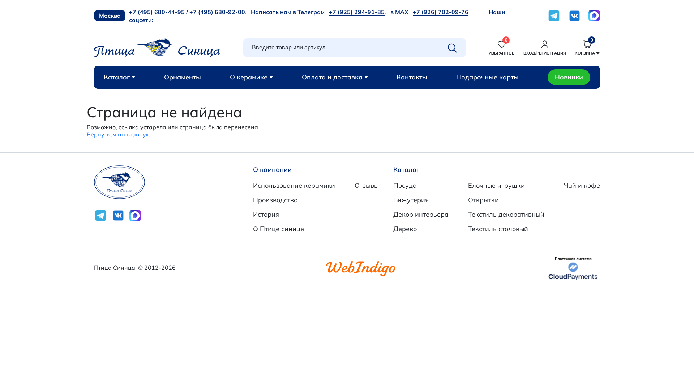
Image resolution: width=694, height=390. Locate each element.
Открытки (483, 200)
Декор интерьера (421, 214)
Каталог (117, 77)
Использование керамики (294, 185)
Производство (275, 200)
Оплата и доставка (332, 77)
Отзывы (367, 185)
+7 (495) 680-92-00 (217, 12)
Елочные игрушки (496, 185)
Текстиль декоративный (506, 214)
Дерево (405, 229)
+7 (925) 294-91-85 (357, 12)
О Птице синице (278, 229)
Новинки (569, 77)
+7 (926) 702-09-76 (440, 12)
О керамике (248, 77)
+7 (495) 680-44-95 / (158, 12)
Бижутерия (411, 200)
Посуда (405, 185)
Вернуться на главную (119, 134)
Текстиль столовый (498, 229)
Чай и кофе (582, 185)
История (266, 214)
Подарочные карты (487, 77)
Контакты (412, 77)
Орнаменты (182, 77)
